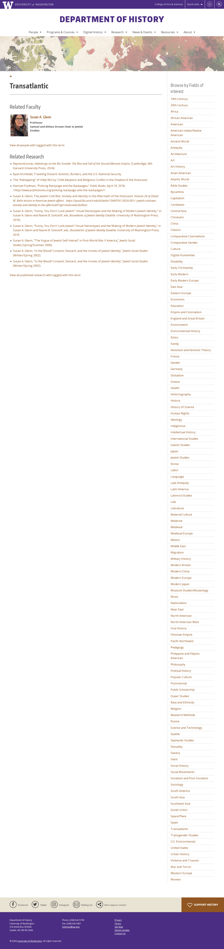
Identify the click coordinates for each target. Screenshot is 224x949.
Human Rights (180, 413)
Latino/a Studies (181, 495)
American (177, 124)
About (188, 32)
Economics (177, 299)
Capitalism (177, 198)
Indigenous (178, 426)
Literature (177, 508)
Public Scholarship (183, 690)
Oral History (179, 628)
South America (180, 791)
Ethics (174, 337)
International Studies (184, 439)
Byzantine (177, 192)
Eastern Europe (181, 293)
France (175, 356)
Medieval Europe (182, 533)
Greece (175, 382)
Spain (174, 822)
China (174, 223)
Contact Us (120, 933)
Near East (177, 609)
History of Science (182, 407)
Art (173, 160)
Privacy (118, 920)
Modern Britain (181, 565)
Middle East (178, 546)
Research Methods (183, 715)
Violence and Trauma (184, 860)
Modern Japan (180, 584)
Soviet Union (179, 810)
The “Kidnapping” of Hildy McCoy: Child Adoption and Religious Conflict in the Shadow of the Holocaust (80, 180)
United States (179, 848)
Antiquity (176, 148)
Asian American (181, 173)
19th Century (179, 99)
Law (173, 502)
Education (177, 306)
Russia (175, 721)
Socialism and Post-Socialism (189, 778)
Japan (174, 451)
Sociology (177, 784)
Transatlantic (179, 829)
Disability (177, 261)
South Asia (178, 797)
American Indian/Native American (186, 133)
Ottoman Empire (181, 635)
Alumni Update (122, 930)
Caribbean (177, 205)
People (33, 32)
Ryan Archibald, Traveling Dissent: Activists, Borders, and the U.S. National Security (67, 174)
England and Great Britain (188, 318)
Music (174, 597)
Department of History (112, 19)
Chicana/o (177, 217)
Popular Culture (181, 677)
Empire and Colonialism (186, 312)
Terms (118, 923)
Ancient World (180, 141)
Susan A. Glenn (40, 117)
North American (181, 616)
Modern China (180, 571)
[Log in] (209, 4)
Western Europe (181, 873)
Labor (174, 470)
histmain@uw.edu (71, 926)
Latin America (179, 489)
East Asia (176, 287)
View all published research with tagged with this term (45, 275)
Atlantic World (180, 179)
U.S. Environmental (183, 841)
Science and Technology (186, 728)
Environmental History (185, 331)
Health (175, 388)
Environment (179, 325)
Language (177, 477)
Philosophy (178, 664)
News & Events (142, 32)
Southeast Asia (180, 804)
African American (182, 118)
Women (176, 879)
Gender (175, 363)
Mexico (175, 540)
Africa (174, 111)
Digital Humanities (183, 255)
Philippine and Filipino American (185, 656)
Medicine (176, 521)
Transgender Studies (184, 835)
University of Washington (29, 941)
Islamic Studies (180, 445)
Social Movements (182, 772)
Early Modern (179, 274)
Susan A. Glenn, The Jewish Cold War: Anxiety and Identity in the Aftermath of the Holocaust (85, 200)
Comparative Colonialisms (188, 236)
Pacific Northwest (182, 641)
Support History (206, 904)
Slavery (175, 753)
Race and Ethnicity (182, 702)
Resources (168, 32)
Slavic (174, 759)
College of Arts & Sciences (169, 4)
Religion (176, 709)
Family (175, 344)
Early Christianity (182, 268)
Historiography (181, 394)
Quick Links (193, 4)
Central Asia (178, 211)
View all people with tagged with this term (37, 145)
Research (117, 32)
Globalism (177, 375)
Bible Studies (179, 186)
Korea (174, 464)
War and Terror (181, 867)
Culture (175, 249)
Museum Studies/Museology (189, 590)
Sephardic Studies (182, 740)
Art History (178, 166)
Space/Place (178, 816)
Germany (177, 369)
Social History (179, 766)
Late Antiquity (180, 483)
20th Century (179, 105)
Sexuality (176, 747)
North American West (185, 622)
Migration (177, 552)
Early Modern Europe (185, 280)
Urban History (180, 854)
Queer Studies (180, 696)
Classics (176, 230)
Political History (181, 671)
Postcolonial (179, 683)
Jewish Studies (180, 457)
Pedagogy (177, 647)
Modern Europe (181, 578)
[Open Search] (219, 4)
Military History (181, 559)
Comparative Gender (184, 243)
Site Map (119, 926)
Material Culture (181, 514)
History (175, 400)
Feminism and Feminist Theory (191, 350)
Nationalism (179, 603)
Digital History (93, 32)
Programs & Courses (61, 32)
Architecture (179, 154)
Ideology (176, 420)
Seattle (175, 734)
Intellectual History (183, 432)
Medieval (176, 527)
